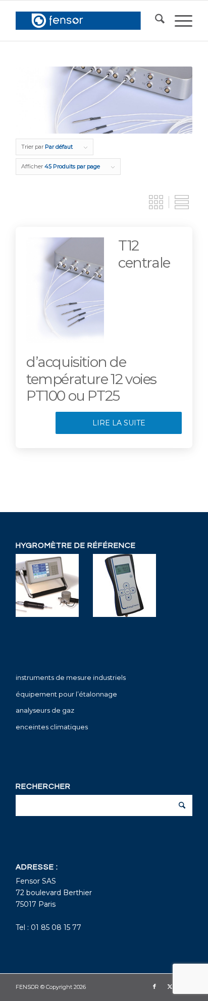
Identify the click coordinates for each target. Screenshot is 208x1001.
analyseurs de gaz (45, 710)
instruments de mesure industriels (71, 677)
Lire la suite (118, 422)
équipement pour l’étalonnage (66, 694)
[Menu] (178, 21)
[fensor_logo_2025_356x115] (86, 21)
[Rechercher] (155, 21)
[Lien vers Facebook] (154, 986)
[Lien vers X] (169, 986)
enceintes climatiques (52, 727)
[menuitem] (155, 21)
